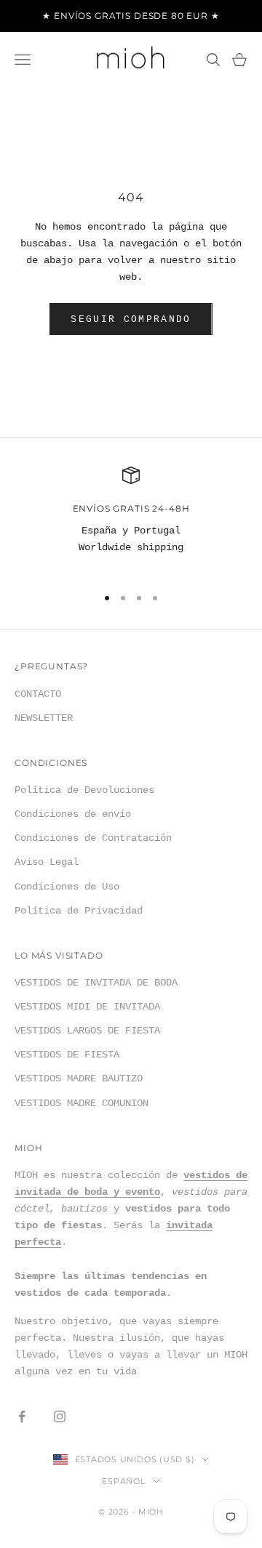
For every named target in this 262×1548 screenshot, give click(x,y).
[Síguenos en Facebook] (22, 1416)
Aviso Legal (47, 862)
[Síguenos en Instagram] (59, 1416)
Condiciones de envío (73, 814)
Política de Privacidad (79, 910)
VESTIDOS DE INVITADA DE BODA (96, 982)
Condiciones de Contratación (93, 838)
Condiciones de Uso (67, 886)
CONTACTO (38, 694)
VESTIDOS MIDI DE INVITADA (87, 1006)
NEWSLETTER (44, 718)
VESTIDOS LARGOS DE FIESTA (87, 1030)
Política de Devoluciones (84, 790)
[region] (131, 520)
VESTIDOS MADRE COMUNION (81, 1103)
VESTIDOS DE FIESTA (67, 1054)
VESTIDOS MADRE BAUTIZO (79, 1078)
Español (123, 1481)
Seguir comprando (131, 319)
